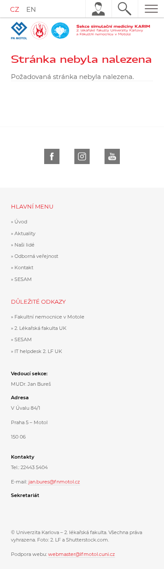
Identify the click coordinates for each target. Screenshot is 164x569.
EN (31, 9)
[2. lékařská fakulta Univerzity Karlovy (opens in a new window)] (40, 30)
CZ (14, 9)
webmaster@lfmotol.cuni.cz (81, 554)
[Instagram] (82, 156)
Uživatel (98, 8)
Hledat (125, 8)
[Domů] (114, 30)
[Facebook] (51, 156)
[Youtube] (112, 156)
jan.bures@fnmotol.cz (54, 482)
